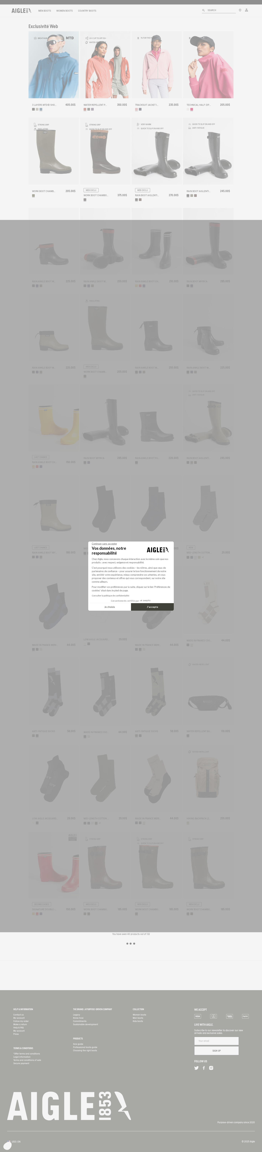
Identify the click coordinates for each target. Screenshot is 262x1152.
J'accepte (152, 606)
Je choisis (109, 606)
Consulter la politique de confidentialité (110, 595)
